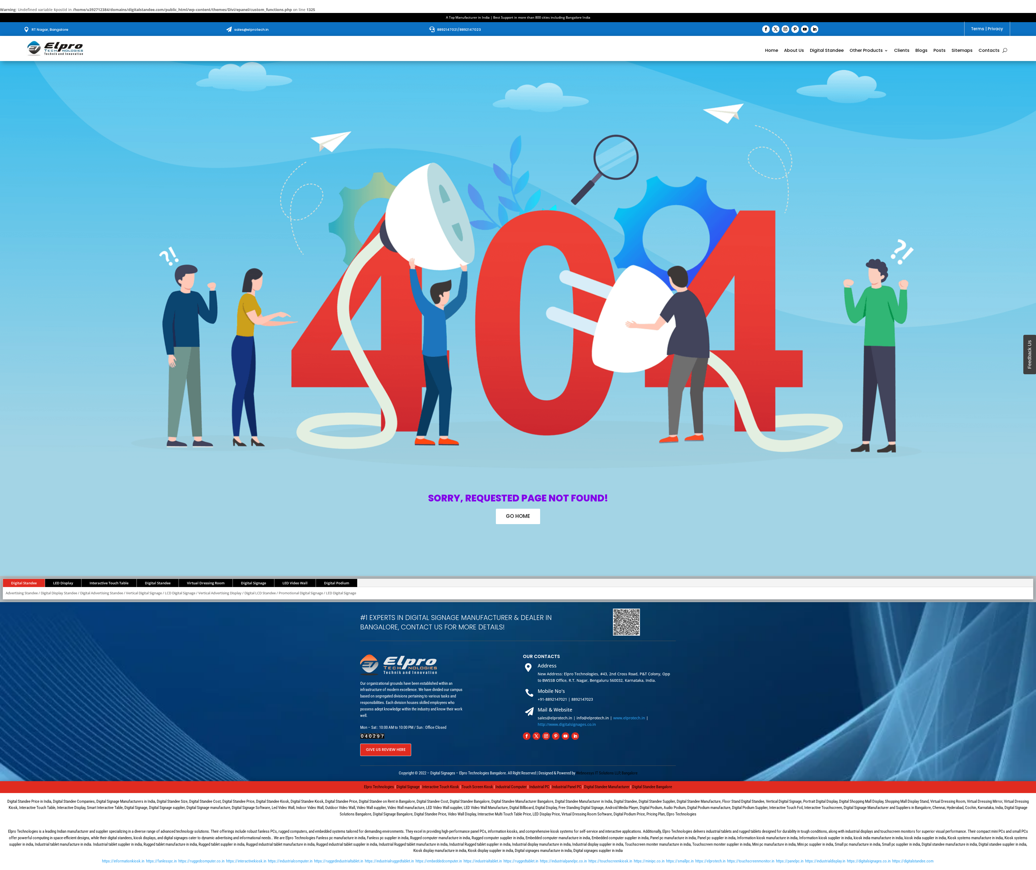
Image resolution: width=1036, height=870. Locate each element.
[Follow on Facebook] (766, 29)
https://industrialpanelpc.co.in (563, 861)
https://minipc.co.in (649, 861)
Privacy (995, 29)
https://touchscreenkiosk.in (610, 861)
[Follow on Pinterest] (795, 29)
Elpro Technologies (379, 786)
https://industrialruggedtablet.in (389, 861)
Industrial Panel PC (566, 786)
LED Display (63, 583)
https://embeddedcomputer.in (438, 861)
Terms (977, 29)
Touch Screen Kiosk (477, 786)
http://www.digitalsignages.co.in (567, 724)
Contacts (989, 51)
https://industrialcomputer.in (290, 861)
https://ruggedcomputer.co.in (201, 861)
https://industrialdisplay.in (825, 861)
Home (771, 51)
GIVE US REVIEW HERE (385, 749)
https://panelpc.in (789, 861)
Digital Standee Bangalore (652, 786)
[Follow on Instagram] (785, 29)
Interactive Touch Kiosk (440, 786)
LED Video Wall (295, 583)
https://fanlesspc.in (161, 861)
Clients (901, 51)
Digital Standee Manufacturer (606, 786)
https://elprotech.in (710, 861)
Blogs (921, 51)
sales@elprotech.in (251, 29)
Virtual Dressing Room (205, 583)
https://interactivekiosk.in (246, 861)
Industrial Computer (511, 786)
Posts (939, 51)
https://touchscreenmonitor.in (750, 861)
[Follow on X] (775, 29)
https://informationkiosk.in (123, 861)
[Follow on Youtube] (805, 29)
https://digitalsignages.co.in (869, 861)
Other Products (866, 51)
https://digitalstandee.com (912, 861)
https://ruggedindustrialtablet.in (338, 861)
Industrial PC (539, 786)
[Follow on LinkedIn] (814, 29)
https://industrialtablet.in (483, 861)
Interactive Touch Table (109, 583)
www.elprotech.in (629, 717)
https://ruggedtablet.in (520, 861)
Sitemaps (962, 51)
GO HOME (518, 516)
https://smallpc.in (680, 861)
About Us (794, 51)
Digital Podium (336, 583)
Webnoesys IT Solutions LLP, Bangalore (607, 773)
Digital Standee (827, 51)
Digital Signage (253, 583)
